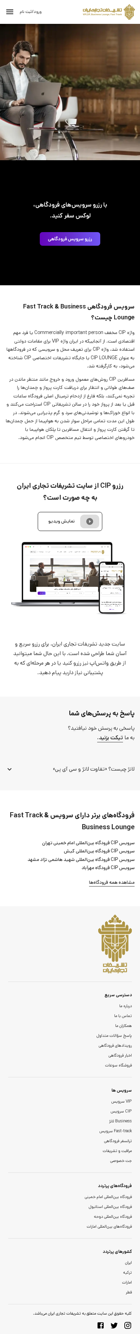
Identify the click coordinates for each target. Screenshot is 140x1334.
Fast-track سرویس (115, 1131)
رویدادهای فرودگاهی (115, 1045)
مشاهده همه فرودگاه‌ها (112, 882)
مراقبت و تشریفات (117, 1151)
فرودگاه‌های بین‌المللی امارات (109, 1226)
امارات (127, 1282)
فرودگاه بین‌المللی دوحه (113, 1216)
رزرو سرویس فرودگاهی (70, 239)
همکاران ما (123, 1026)
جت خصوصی (121, 1161)
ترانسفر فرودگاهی (118, 1141)
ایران (128, 1262)
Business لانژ (120, 1121)
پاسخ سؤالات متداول (114, 1036)
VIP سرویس (121, 1101)
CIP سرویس (121, 1111)
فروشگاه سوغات (118, 1065)
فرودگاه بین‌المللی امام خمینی (108, 1197)
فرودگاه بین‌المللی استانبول (110, 1207)
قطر (129, 1292)
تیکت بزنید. (110, 738)
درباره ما (125, 1006)
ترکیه (127, 1272)
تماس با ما (123, 1016)
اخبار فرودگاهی (120, 1055)
